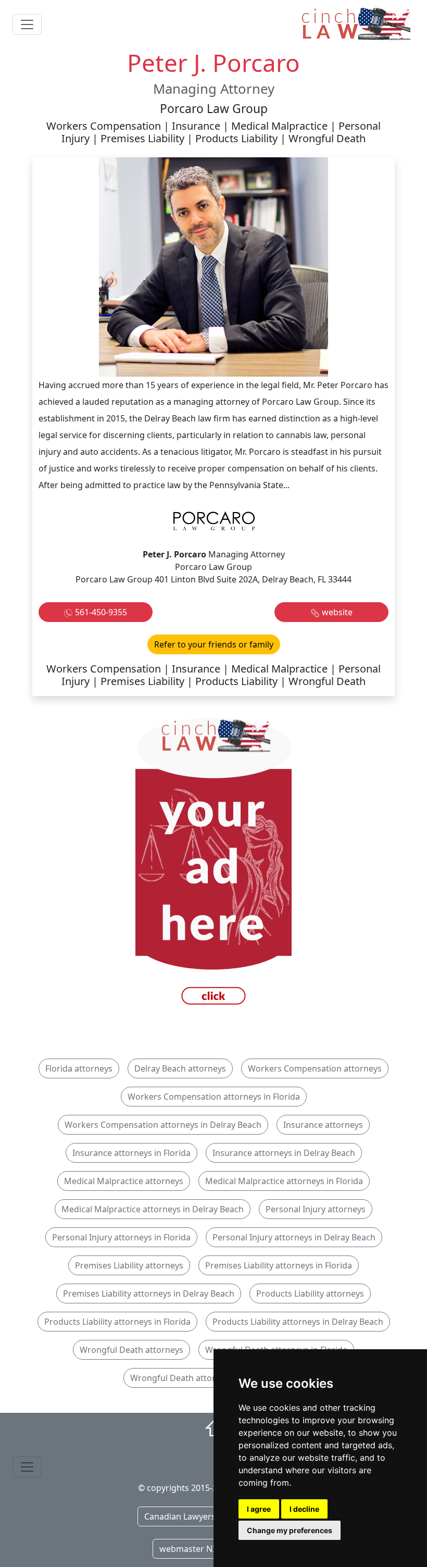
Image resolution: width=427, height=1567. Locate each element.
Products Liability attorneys (310, 1293)
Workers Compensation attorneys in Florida (214, 1096)
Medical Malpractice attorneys (123, 1181)
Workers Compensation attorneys (315, 1068)
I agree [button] (259, 1508)
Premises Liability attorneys (129, 1265)
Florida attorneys (78, 1068)
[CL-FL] (213, 863)
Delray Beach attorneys (180, 1068)
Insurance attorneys (323, 1124)
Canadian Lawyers (180, 1516)
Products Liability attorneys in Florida (117, 1321)
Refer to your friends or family (213, 644)
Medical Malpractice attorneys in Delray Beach (152, 1209)
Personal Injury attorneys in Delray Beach (293, 1237)
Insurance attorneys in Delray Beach (283, 1153)
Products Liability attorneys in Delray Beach (297, 1321)
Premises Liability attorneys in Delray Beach (148, 1293)
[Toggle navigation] (27, 24)
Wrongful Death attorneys (131, 1349)
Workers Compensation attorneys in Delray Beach (163, 1124)
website (337, 612)
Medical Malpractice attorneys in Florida (284, 1181)
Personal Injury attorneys (316, 1209)
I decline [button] (304, 1508)
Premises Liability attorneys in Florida (278, 1265)
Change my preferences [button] (289, 1530)
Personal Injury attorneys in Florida (121, 1237)
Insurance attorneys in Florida (131, 1153)
